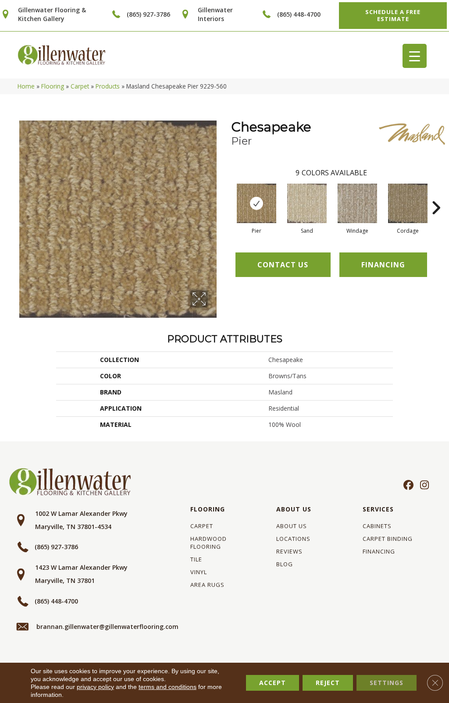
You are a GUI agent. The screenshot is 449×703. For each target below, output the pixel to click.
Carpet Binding (388, 539)
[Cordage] (408, 203)
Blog (284, 564)
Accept (272, 682)
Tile (196, 559)
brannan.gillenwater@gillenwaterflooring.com (107, 626)
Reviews (289, 551)
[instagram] (422, 485)
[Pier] (256, 203)
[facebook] (407, 485)
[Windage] (357, 203)
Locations (293, 539)
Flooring (52, 86)
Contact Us (282, 265)
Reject (328, 682)
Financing (379, 551)
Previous (226, 194)
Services (378, 509)
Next (435, 194)
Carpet (80, 86)
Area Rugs (207, 585)
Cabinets (377, 526)
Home (26, 86)
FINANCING (383, 265)
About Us (293, 509)
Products (108, 86)
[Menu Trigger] (415, 56)
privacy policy (95, 686)
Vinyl (198, 572)
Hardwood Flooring (208, 542)
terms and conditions (167, 686)
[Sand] (307, 203)
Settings (386, 682)
